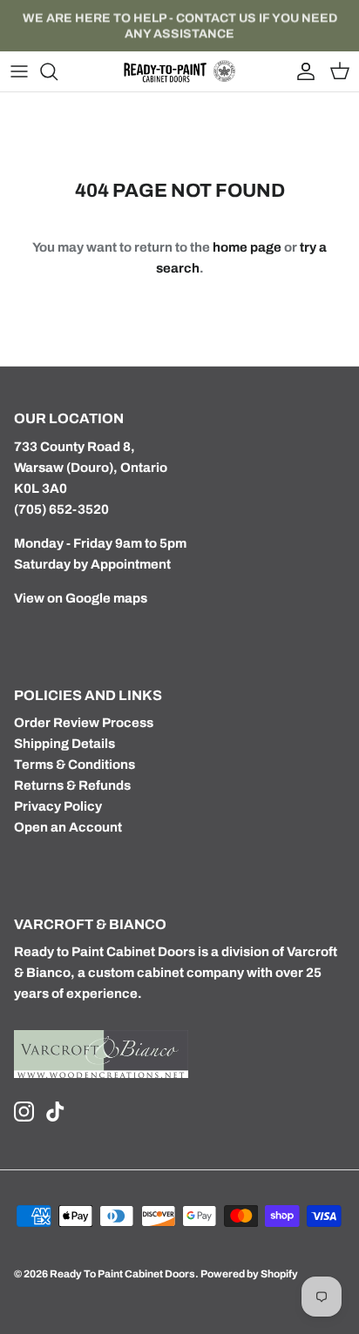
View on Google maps (80, 598)
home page (247, 247)
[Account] (301, 71)
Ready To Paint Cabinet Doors (122, 1274)
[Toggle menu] (19, 71)
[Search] (57, 71)
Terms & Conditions (74, 764)
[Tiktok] (55, 1112)
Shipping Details (64, 744)
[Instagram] (24, 1112)
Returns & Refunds (72, 785)
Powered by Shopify (249, 1274)
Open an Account (68, 827)
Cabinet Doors (150, 952)
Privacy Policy (58, 806)
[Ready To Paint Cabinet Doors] (179, 71)
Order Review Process (83, 723)
